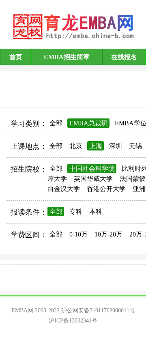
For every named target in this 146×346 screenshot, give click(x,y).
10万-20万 (108, 234)
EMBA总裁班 (88, 123)
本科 (95, 211)
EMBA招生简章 (67, 57)
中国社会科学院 (92, 168)
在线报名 (124, 57)
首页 (15, 57)
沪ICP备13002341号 (73, 321)
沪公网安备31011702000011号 (98, 310)
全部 (55, 123)
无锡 (135, 145)
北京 (75, 145)
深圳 (115, 145)
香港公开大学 (106, 188)
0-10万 (78, 234)
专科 (75, 211)
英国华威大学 (93, 178)
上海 (95, 145)
